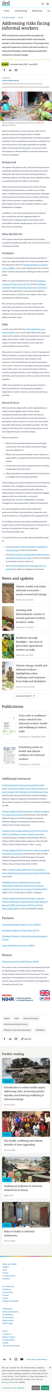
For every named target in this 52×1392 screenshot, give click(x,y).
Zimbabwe (40, 1030)
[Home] (6, 3)
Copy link (27, 1039)
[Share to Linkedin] (10, 70)
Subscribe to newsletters (37, 1359)
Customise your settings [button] (13, 1388)
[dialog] (26, 1378)
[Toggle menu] (47, 3)
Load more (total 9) (24, 696)
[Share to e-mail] (16, 70)
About (5, 1331)
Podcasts (6, 1278)
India (16, 1018)
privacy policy (8, 1382)
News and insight (9, 1264)
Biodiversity (37, 10)
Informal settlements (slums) (16, 1024)
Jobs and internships (11, 1345)
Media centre (7, 1320)
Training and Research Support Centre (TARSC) (21, 924)
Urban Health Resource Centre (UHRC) (18, 945)
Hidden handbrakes (10, 1301)
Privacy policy (8, 1317)
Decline (36, 1388)
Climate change (20, 10)
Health (7, 1018)
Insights (5, 1267)
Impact (5, 1298)
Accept (45, 1388)
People (5, 1342)
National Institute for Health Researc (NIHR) (20, 961)
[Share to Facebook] (4, 70)
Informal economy (31, 1018)
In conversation (8, 1275)
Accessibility (7, 1314)
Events (5, 1273)
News (4, 1270)
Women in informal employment (17, 1030)
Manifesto (6, 1289)
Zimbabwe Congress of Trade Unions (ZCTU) (20, 930)
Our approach (8, 1286)
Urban (6, 10)
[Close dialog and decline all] (50, 1366)
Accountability (8, 1340)
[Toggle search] (42, 3)
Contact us (6, 1334)
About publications (10, 1311)
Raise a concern (8, 1337)
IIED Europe (7, 1323)
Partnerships (7, 1292)
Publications (7, 1308)
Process (5, 1295)
